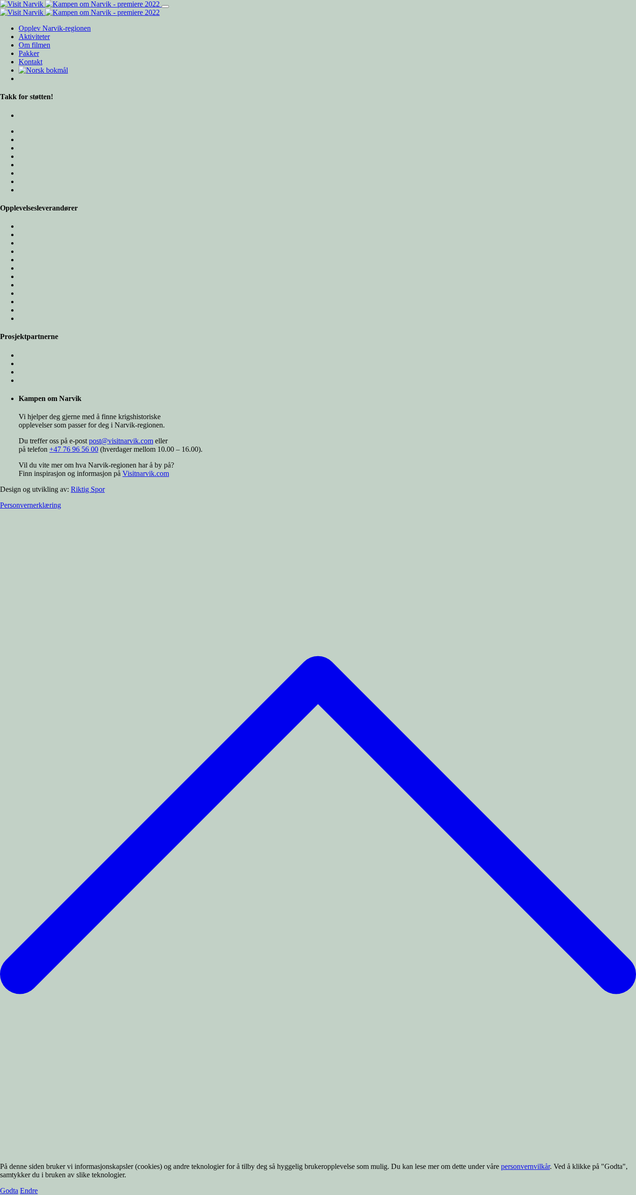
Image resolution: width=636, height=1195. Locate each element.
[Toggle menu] (165, 6)
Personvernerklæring (30, 505)
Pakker (29, 53)
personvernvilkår (525, 1166)
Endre (29, 1191)
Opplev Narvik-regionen (55, 28)
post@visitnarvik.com (121, 441)
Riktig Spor (88, 489)
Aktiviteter (34, 37)
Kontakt (30, 62)
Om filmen (34, 45)
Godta (9, 1191)
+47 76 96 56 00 (73, 449)
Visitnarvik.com (145, 473)
